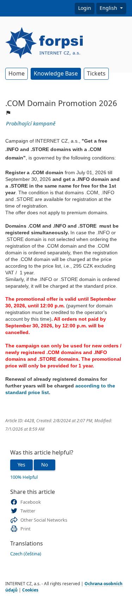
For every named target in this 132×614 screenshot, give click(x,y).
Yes (21, 465)
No (44, 465)
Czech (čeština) (25, 553)
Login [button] (84, 8)
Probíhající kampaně (30, 123)
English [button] (109, 8)
